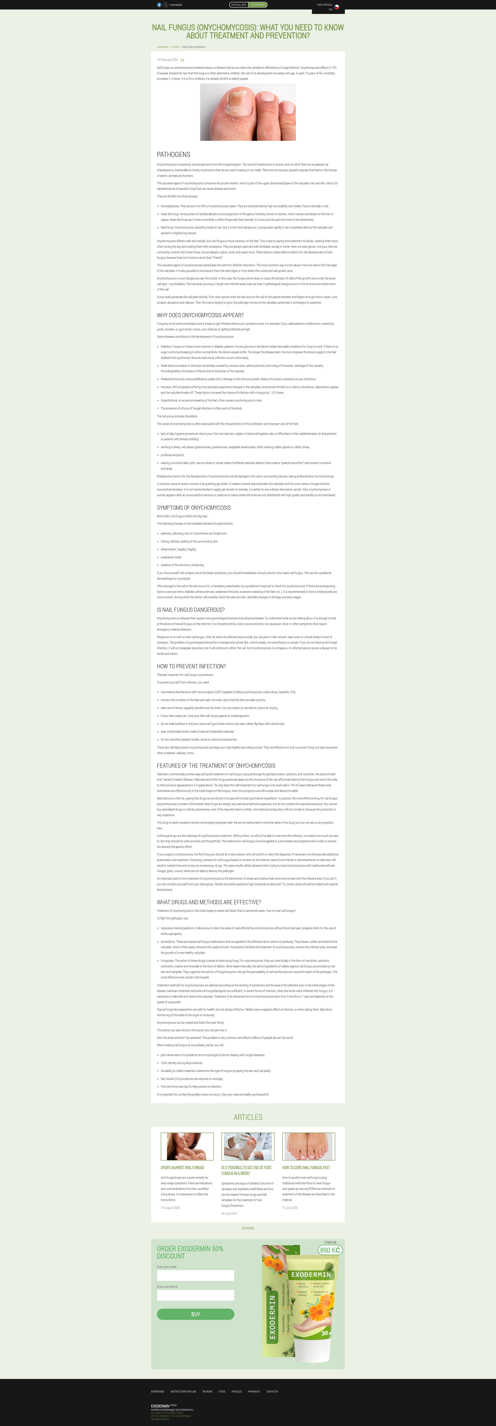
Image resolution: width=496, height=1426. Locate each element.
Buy (195, 1314)
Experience (157, 1391)
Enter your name (167, 1266)
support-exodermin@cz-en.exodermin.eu (172, 1409)
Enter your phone (167, 1286)
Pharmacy (254, 1391)
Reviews (207, 1391)
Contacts (272, 1391)
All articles (248, 1228)
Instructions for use (183, 1391)
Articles (237, 1391)
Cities (222, 1391)
